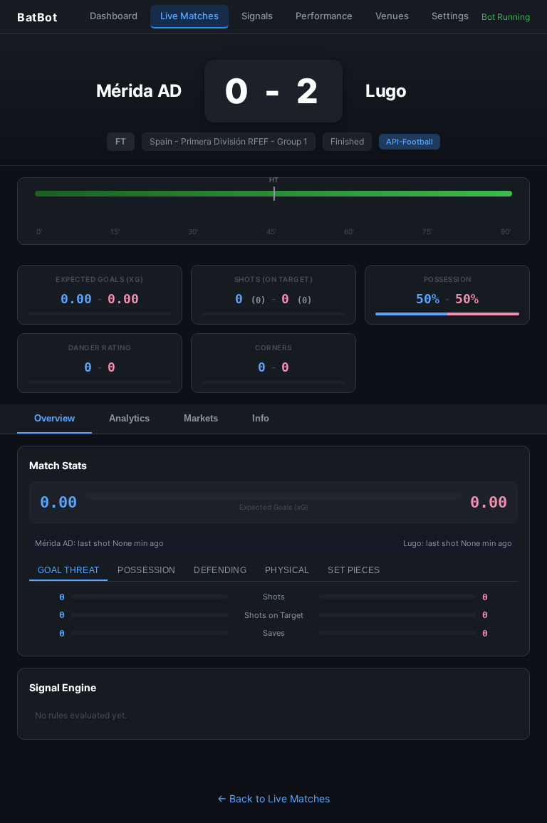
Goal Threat (68, 570)
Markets (201, 418)
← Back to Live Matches (273, 798)
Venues (392, 15)
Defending (220, 570)
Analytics (129, 418)
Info (260, 418)
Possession (146, 570)
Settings (450, 15)
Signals (257, 15)
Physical (287, 570)
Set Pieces (354, 570)
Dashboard (113, 15)
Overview (54, 418)
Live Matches (189, 15)
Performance (324, 15)
